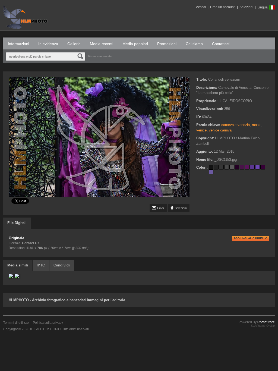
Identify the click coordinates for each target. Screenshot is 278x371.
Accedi (201, 7)
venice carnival (220, 130)
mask (256, 125)
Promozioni (166, 44)
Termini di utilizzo (16, 323)
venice (201, 130)
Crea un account (222, 7)
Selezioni (246, 7)
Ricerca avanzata (100, 56)
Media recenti (101, 44)
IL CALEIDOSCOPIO (45, 329)
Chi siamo (194, 44)
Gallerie (74, 44)
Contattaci (220, 44)
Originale (16, 238)
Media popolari (135, 44)
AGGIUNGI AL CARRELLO (250, 238)
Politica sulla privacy (48, 323)
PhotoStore (266, 322)
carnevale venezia (235, 125)
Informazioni (18, 44)
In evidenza (48, 44)
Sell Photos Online (263, 325)
